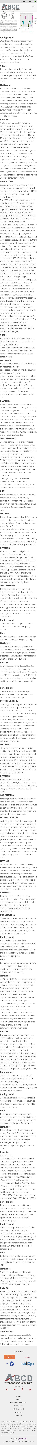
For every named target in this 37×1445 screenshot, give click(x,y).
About (18, 1399)
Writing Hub (18, 1406)
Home (18, 1396)
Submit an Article (18, 1409)
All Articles (18, 1412)
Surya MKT (23, 1439)
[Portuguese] (35, 1)
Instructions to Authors (18, 1402)
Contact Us (18, 1415)
